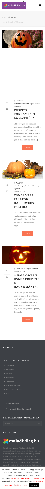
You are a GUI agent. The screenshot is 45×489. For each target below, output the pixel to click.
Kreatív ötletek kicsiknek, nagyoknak (25, 104)
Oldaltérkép (10, 366)
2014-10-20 (21, 191)
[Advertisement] (22, 73)
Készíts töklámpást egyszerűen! (25, 114)
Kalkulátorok (12, 403)
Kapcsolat (9, 374)
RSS (7, 394)
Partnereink (10, 378)
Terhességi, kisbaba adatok (18, 409)
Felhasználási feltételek (13, 386)
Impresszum (10, 370)
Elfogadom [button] (34, 485)
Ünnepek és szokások (31, 269)
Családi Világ (19, 101)
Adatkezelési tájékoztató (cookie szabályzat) (27, 478)
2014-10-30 (17, 106)
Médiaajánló (10, 382)
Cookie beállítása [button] (20, 485)
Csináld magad (19, 186)
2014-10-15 (21, 271)
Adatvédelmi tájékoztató (14, 390)
